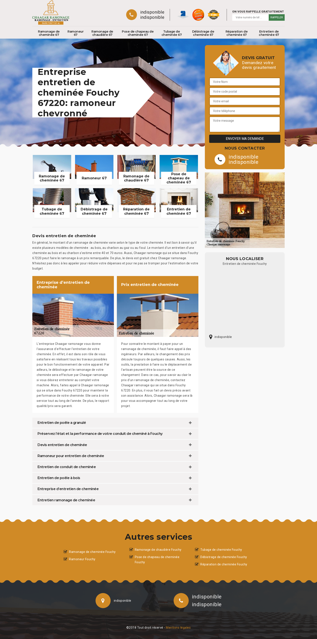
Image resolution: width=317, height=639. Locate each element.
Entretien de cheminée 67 (269, 33)
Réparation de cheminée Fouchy (223, 564)
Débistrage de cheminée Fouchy (223, 557)
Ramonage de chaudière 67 (102, 33)
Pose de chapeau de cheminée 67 (138, 33)
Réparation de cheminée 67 (237, 33)
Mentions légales (178, 627)
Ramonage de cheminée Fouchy (92, 552)
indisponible (152, 12)
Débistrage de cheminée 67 (203, 33)
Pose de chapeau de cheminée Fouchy (157, 559)
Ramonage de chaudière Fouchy (158, 549)
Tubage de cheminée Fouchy (221, 549)
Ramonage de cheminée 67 (49, 33)
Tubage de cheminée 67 (172, 33)
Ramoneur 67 (75, 33)
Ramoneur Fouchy (82, 559)
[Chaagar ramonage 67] (50, 12)
